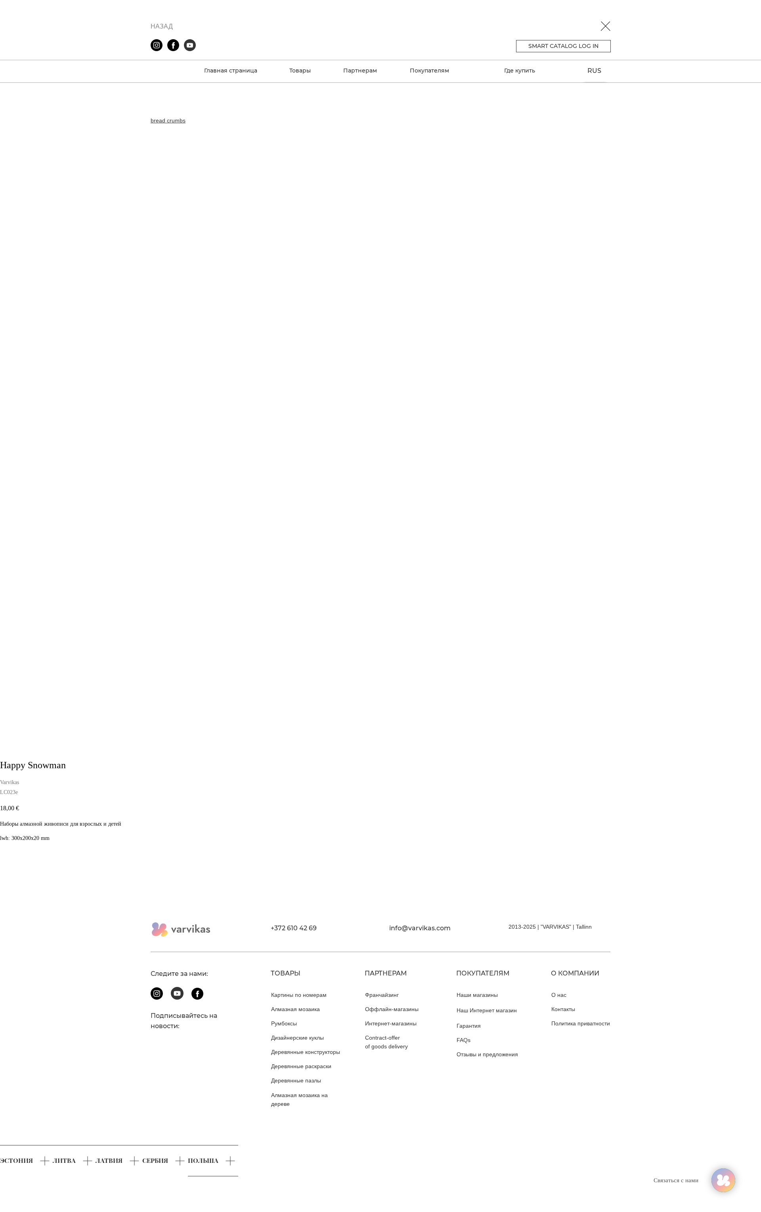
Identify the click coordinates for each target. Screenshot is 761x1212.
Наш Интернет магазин (487, 1010)
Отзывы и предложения (487, 1054)
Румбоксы (284, 1023)
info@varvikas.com (420, 928)
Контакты (563, 1009)
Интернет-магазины (391, 1023)
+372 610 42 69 (294, 928)
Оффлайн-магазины (392, 1009)
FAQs (463, 1040)
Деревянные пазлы (296, 1080)
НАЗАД (162, 26)
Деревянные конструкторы (305, 1052)
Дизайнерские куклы (297, 1037)
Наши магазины (477, 995)
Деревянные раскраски (301, 1066)
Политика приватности (580, 1023)
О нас (558, 995)
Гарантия (469, 1026)
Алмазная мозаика (295, 1009)
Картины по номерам (299, 995)
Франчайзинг (382, 995)
